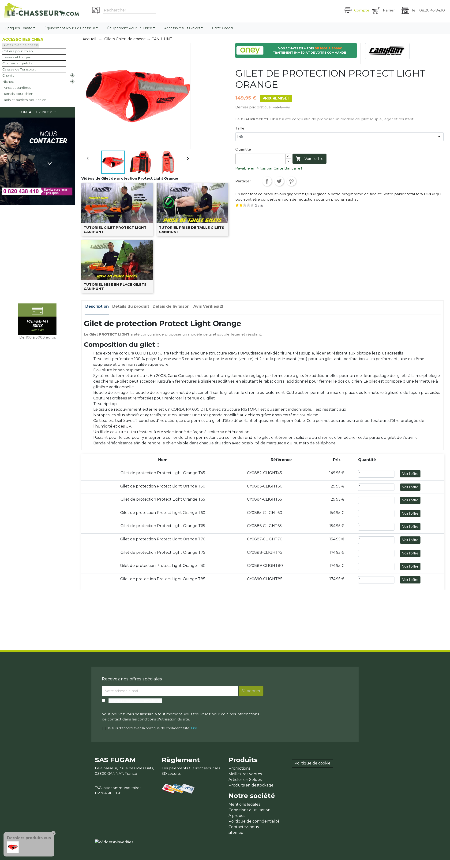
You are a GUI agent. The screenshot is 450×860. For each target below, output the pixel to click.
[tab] (97, 307)
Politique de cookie (312, 763)
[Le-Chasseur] (41, 10)
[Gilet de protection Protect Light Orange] (13, 847)
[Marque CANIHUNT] (387, 51)
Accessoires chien (22, 39)
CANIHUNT (161, 39)
